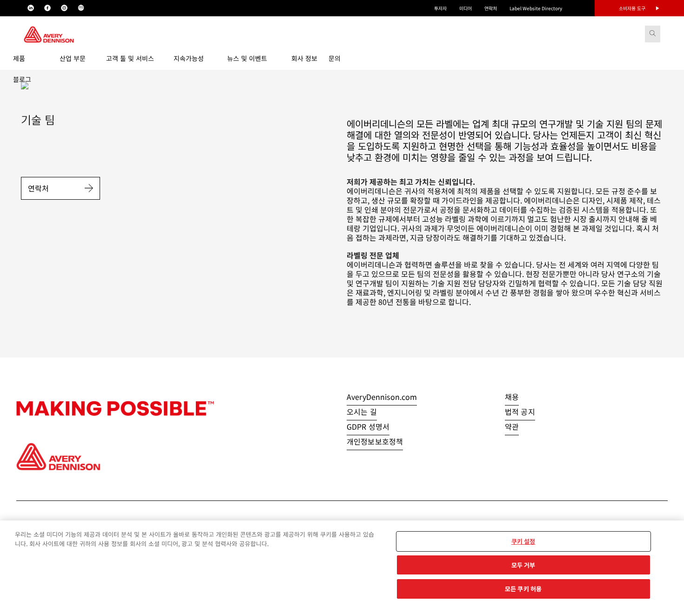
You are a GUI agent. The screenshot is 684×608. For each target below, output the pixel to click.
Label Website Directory (536, 8)
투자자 (440, 8)
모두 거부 (523, 565)
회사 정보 (304, 58)
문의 (335, 58)
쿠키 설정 (523, 541)
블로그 (22, 79)
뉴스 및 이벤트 (247, 58)
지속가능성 (189, 58)
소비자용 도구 (632, 8)
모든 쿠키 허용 (523, 588)
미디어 (465, 8)
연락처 (490, 8)
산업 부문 (73, 58)
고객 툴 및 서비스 (130, 58)
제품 (19, 58)
